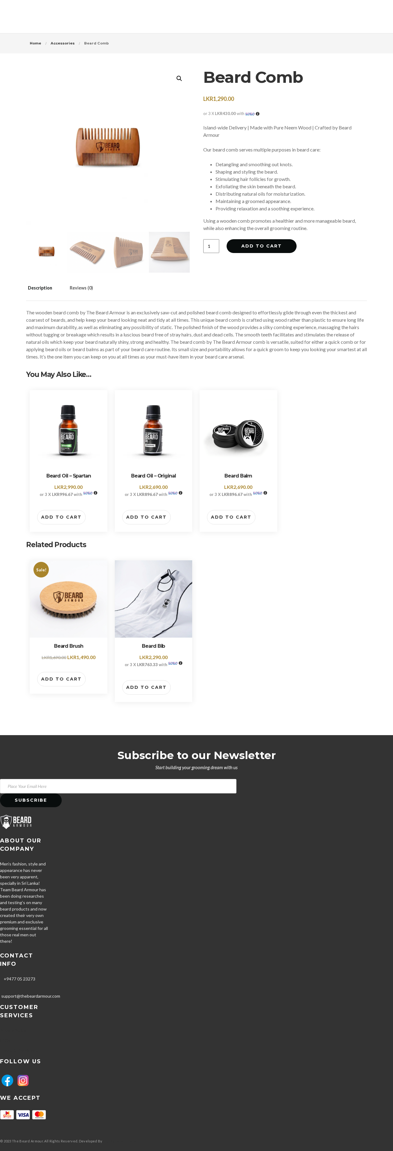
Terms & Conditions (19, 1050)
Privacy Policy (13, 1030)
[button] (179, 78)
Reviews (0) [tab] (81, 287)
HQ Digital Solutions (119, 1141)
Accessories (63, 43)
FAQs (5, 1040)
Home (35, 43)
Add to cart (261, 246)
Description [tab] (40, 287)
